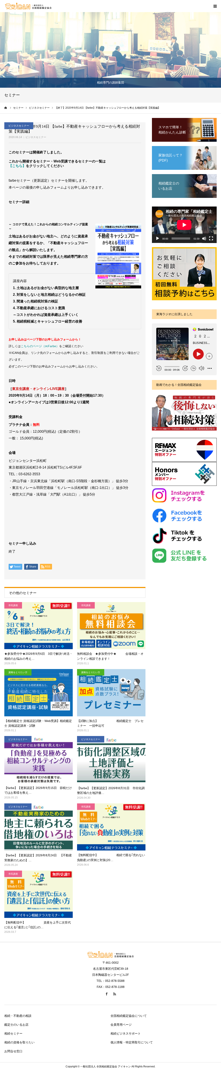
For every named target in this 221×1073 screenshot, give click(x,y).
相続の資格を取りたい (19, 1042)
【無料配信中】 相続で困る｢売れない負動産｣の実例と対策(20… (111, 857)
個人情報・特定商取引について (131, 1042)
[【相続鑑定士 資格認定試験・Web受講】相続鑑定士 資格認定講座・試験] (38, 692)
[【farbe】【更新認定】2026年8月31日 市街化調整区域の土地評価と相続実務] (111, 759)
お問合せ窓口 (13, 1051)
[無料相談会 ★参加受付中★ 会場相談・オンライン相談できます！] (111, 625)
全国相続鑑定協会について (128, 1015)
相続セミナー (13, 1033)
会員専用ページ (121, 1024)
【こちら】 (17, 166)
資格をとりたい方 (17, 672)
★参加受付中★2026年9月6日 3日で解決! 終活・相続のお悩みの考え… (38, 656)
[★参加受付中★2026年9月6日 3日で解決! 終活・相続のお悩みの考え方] (38, 625)
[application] (184, 225)
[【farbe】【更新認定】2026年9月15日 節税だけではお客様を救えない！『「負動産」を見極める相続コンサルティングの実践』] (38, 759)
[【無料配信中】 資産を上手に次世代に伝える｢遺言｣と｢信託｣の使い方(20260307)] (38, 894)
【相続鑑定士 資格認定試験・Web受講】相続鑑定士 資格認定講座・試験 (38, 723)
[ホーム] (5, 108)
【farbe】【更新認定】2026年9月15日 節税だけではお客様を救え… (38, 790)
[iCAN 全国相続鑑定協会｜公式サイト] (28, 6)
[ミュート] (204, 238)
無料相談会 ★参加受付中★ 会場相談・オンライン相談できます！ (110, 656)
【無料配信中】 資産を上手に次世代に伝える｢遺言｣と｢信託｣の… (37, 925)
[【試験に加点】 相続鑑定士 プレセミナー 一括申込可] (111, 692)
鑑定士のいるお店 (16, 1024)
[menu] (215, 6)
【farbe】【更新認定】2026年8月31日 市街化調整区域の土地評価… (111, 790)
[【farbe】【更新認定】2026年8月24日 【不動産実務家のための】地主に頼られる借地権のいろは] (38, 827)
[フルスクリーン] (211, 238)
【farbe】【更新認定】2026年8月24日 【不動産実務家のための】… (38, 858)
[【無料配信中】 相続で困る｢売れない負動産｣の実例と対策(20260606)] (111, 827)
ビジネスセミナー (35, 137)
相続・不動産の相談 (18, 1015)
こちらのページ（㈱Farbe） (40, 346)
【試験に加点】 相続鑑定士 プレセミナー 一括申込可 (110, 723)
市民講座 (13, 605)
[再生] (157, 238)
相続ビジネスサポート (125, 1033)
